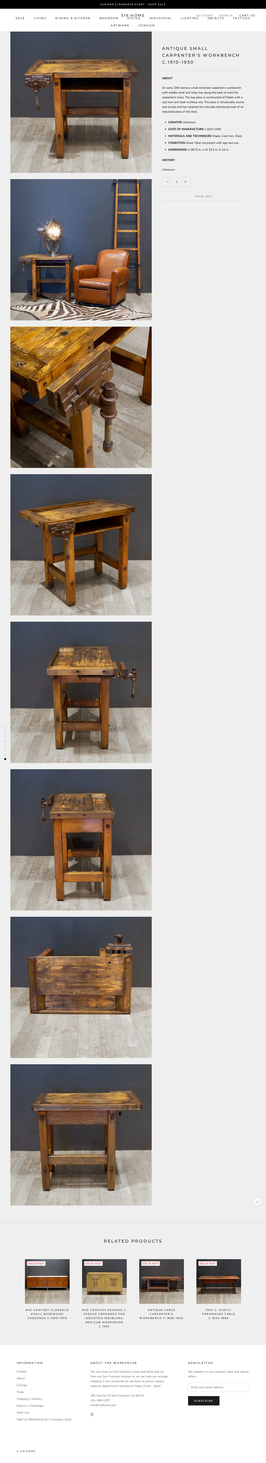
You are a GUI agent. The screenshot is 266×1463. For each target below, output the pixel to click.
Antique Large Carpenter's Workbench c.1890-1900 (161, 1314)
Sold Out (203, 196)
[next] (253, 1289)
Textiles (241, 18)
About (21, 1378)
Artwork (120, 25)
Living (40, 18)
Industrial (160, 18)
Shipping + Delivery (29, 1399)
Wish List (23, 1413)
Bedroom (109, 18)
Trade (20, 1392)
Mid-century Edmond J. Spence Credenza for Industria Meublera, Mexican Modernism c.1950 (104, 1318)
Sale (20, 18)
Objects (216, 18)
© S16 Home (26, 1451)
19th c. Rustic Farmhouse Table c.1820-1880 (218, 1314)
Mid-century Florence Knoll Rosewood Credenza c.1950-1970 (47, 1314)
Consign (146, 25)
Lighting (190, 18)
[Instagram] (91, 1414)
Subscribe (203, 1400)
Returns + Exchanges (30, 1406)
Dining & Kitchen (73, 18)
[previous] (13, 1289)
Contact (22, 1371)
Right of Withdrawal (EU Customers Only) (44, 1419)
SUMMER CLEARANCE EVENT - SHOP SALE (133, 4)
